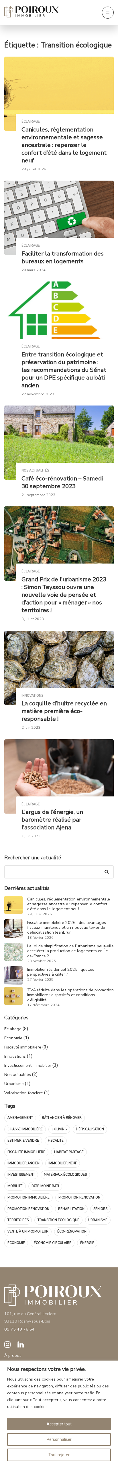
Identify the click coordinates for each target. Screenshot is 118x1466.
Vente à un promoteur (27, 1231)
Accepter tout (59, 1424)
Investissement (21, 1175)
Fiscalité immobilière (22, 1047)
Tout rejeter (59, 1455)
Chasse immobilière (25, 1129)
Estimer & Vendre (23, 1141)
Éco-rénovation (71, 1231)
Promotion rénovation (28, 1209)
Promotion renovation (79, 1197)
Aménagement (20, 1118)
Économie (13, 1038)
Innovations (15, 1056)
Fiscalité (56, 1141)
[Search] (106, 871)
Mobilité (15, 1186)
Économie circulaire (52, 1243)
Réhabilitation (71, 1209)
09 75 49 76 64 (19, 1329)
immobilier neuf (62, 1163)
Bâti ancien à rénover (62, 1118)
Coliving (59, 1129)
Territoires (18, 1220)
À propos (12, 1355)
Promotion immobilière (28, 1197)
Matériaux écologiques (65, 1175)
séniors (100, 1209)
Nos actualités (17, 1074)
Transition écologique (58, 1220)
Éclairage (12, 1029)
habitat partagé (69, 1152)
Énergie (87, 1243)
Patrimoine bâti (45, 1186)
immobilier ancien (23, 1163)
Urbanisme (14, 1083)
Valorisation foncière (23, 1093)
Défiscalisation (90, 1129)
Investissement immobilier (27, 1065)
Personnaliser (59, 1439)
